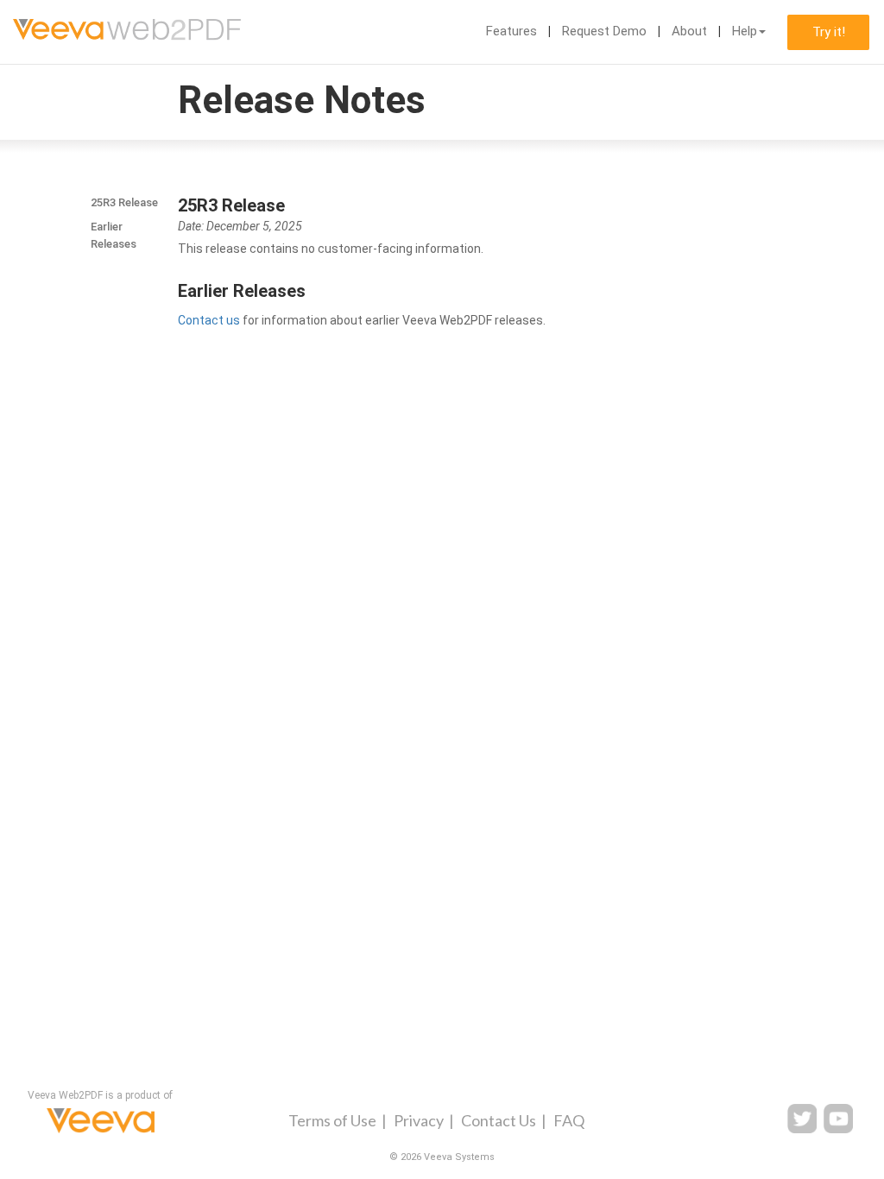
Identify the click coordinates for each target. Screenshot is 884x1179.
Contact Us (498, 1120)
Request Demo (604, 31)
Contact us (209, 320)
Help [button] (744, 31)
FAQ (568, 1120)
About (689, 31)
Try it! (828, 32)
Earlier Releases (113, 235)
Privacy (419, 1120)
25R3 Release (124, 202)
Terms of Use (332, 1120)
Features (511, 31)
